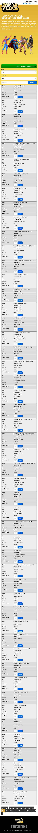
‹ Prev (11, 808)
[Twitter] (17, 827)
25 (29, 808)
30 (15, 811)
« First (4, 808)
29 (11, 811)
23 (21, 808)
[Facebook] (13, 827)
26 (33, 808)
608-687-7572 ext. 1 (30, 3)
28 (7, 811)
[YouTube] (21, 827)
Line (2, 69)
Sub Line (3, 75)
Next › (28, 811)
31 (19, 811)
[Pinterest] (25, 827)
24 (25, 808)
